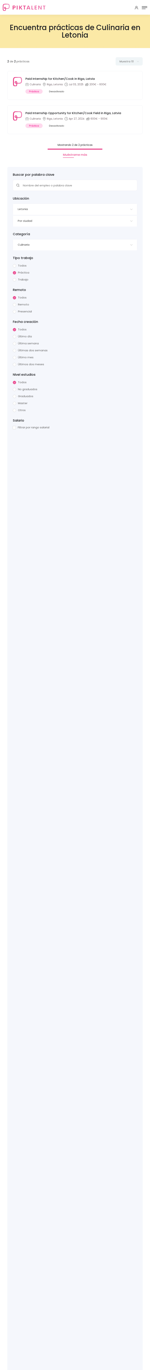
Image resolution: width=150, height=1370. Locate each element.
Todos (22, 265)
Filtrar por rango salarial (33, 427)
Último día (25, 336)
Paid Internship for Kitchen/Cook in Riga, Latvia (60, 79)
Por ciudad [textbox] (25, 221)
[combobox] (75, 209)
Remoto (23, 304)
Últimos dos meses (31, 364)
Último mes (25, 357)
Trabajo (23, 279)
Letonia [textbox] (23, 209)
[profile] (136, 7)
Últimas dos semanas (33, 350)
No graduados (27, 389)
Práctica (23, 272)
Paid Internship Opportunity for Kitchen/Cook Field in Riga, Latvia (73, 113)
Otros (22, 410)
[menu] (144, 7)
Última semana (28, 343)
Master (22, 403)
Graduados (25, 396)
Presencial (25, 311)
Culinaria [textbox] (23, 245)
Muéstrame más (75, 155)
